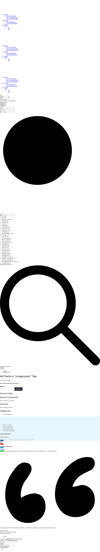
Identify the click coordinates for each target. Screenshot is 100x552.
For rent (5, 14)
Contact (5, 25)
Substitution (6, 263)
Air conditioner (8, 233)
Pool (4, 218)
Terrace (5, 252)
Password (3, 540)
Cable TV (6, 230)
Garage (5, 225)
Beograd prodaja (8, 429)
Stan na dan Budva (12, 17)
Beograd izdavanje (9, 430)
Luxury (5, 236)
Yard (4, 224)
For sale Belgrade (11, 23)
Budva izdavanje (8, 427)
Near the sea (7, 219)
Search (2, 386)
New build (6, 241)
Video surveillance (8, 258)
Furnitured (6, 238)
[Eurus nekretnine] (11, 12)
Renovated (6, 250)
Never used (6, 239)
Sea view (5, 249)
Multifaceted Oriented (10, 261)
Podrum (5, 247)
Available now (7, 257)
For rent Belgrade (12, 19)
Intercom (6, 227)
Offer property (7, 425)
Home (5, 371)
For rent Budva (11, 16)
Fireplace (5, 232)
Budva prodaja (7, 426)
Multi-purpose (7, 260)
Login (2, 543)
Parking (5, 244)
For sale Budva (11, 22)
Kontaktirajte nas (4, 437)
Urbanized (6, 255)
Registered (6, 254)
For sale (5, 20)
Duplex (5, 222)
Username (3, 539)
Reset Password (4, 547)
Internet (6, 228)
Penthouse (6, 246)
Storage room (7, 243)
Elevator (5, 235)
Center (5, 221)
